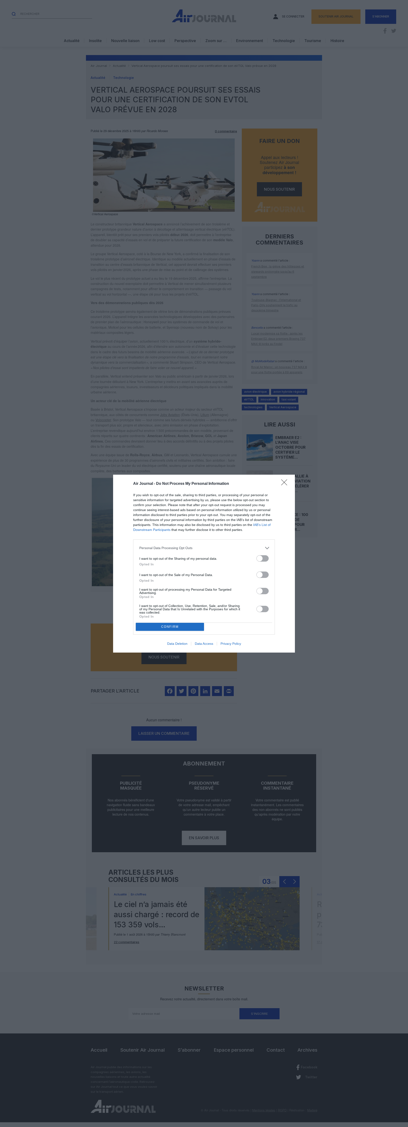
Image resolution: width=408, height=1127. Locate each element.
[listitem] (204, 548)
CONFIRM (170, 626)
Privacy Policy (231, 643)
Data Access (204, 643)
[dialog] (204, 564)
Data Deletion (177, 643)
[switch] (262, 558)
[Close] (285, 483)
